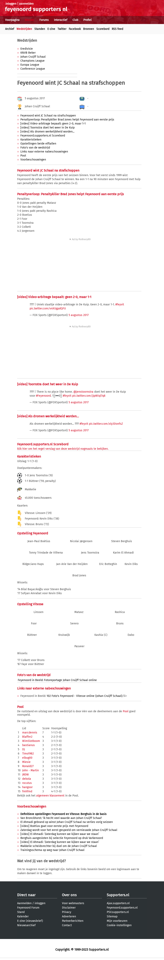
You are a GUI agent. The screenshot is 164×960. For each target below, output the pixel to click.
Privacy (66, 912)
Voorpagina (12, 20)
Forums (44, 20)
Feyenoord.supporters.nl (122, 907)
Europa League (29, 64)
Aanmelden (24, 903)
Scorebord (102, 29)
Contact (67, 925)
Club (75, 20)
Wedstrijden (24, 29)
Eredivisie (26, 48)
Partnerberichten (72, 921)
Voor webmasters (73, 903)
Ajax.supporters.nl (118, 903)
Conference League (32, 68)
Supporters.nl (118, 895)
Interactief (60, 20)
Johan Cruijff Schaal (33, 56)
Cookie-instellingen (119, 925)
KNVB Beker (28, 52)
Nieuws (29, 20)
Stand (21, 912)
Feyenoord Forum (28, 907)
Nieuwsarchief (26, 925)
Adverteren (69, 916)
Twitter (62, 29)
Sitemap (112, 916)
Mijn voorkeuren (117, 921)
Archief (9, 29)
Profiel (87, 20)
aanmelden (26, 3)
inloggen (11, 3)
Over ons (69, 895)
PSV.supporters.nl (118, 912)
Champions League (32, 60)
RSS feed (117, 29)
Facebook (75, 29)
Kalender (23, 916)
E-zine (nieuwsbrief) (30, 921)
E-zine (51, 29)
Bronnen (88, 29)
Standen (39, 29)
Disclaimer (69, 907)
